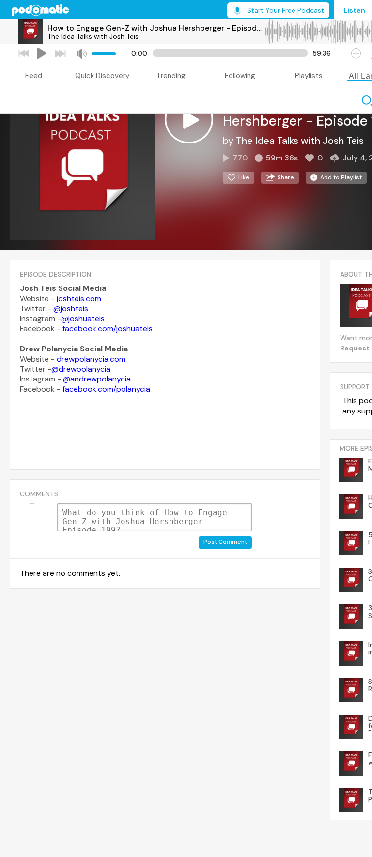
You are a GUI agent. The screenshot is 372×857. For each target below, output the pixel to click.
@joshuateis (83, 319)
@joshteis (70, 308)
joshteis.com (79, 298)
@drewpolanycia (80, 369)
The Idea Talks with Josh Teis (93, 36)
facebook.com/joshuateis (107, 328)
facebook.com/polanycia (106, 389)
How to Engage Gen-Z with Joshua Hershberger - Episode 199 (155, 28)
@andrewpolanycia (97, 379)
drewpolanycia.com (91, 359)
